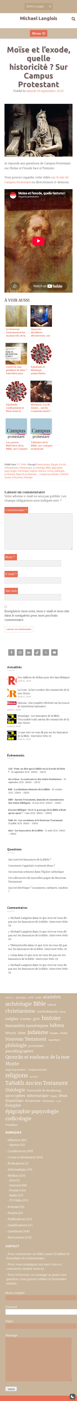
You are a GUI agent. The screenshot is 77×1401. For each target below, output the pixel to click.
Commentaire (16, 510)
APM (31, 997)
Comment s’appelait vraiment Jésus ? (31, 865)
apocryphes (15, 1095)
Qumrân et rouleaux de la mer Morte (37, 1060)
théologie (28, 477)
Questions (15, 1231)
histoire (42, 471)
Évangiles (13, 1105)
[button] (72, 1396)
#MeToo (9, 997)
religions (16, 1075)
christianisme (20, 1011)
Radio (13, 1195)
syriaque (34, 1076)
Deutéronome (43, 464)
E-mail (11, 574)
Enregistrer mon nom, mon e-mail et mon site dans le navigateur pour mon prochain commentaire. (36, 615)
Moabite (54, 1033)
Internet (15, 1185)
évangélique (11, 1124)
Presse (14, 1190)
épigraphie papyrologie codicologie (32, 1114)
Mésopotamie (11, 467)
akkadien (21, 997)
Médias (13, 1175)
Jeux (12, 1180)
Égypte (54, 464)
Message (11, 1335)
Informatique (17, 1169)
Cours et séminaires (22, 1157)
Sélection (14, 1140)
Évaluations (16, 1163)
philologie (59, 471)
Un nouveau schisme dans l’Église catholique (36, 871)
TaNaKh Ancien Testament (36, 1083)
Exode (62, 464)
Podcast (13, 1207)
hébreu (57, 1025)
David (62, 1011)
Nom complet (15, 1293)
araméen (52, 997)
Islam (22, 1033)
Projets (13, 1213)
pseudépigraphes (19, 1051)
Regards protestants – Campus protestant (37, 474)
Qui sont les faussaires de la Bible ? (29, 859)
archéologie (39, 467)
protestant (9, 474)
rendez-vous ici (33, 1268)
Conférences (17, 1151)
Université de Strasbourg (44, 1090)
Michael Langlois (38, 18)
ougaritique (54, 1039)
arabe (38, 997)
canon (51, 1004)
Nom (10, 557)
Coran (58, 1101)
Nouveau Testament (26, 1039)
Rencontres (16, 1237)
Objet (9, 1321)
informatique (38, 1095)
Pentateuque (25, 467)
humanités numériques (26, 1025)
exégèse (33, 471)
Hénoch (10, 1033)
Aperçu (14, 1144)
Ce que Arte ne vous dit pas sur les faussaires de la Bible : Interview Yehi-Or (38, 921)
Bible (48, 467)
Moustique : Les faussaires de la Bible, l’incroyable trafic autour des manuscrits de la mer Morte (43, 719)
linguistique (14, 1101)
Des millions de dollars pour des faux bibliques (44, 677)
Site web (11, 591)
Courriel (11, 1307)
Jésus (63, 1095)
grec (36, 1019)
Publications (16, 1219)
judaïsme (37, 1032)
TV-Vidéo (22, 464)
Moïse (50, 471)
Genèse (25, 1019)
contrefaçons (47, 1011)
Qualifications (17, 1225)
